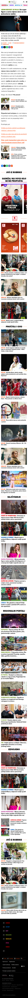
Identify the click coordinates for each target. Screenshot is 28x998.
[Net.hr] (11, 976)
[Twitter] (5, 47)
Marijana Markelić (19, 43)
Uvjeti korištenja (6, 964)
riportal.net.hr (14, 986)
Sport (8, 927)
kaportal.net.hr (20, 985)
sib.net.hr (14, 985)
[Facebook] (2, 47)
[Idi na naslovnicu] (13, 3)
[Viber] (9, 47)
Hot (7, 931)
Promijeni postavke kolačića (9, 971)
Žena (7, 943)
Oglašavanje (12, 961)
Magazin (8, 935)
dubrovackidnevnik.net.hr (8, 988)
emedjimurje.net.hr (6, 985)
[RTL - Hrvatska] (4, 976)
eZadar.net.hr (18, 988)
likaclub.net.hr (10, 990)
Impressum (5, 961)
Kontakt (14, 968)
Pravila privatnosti (7, 968)
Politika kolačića (15, 964)
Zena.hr (7, 980)
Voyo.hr (12, 980)
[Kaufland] (14, 218)
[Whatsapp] (7, 47)
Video (7, 947)
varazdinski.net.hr (6, 986)
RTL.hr (3, 980)
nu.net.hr (4, 990)
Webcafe (8, 939)
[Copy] (12, 47)
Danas (8, 923)
